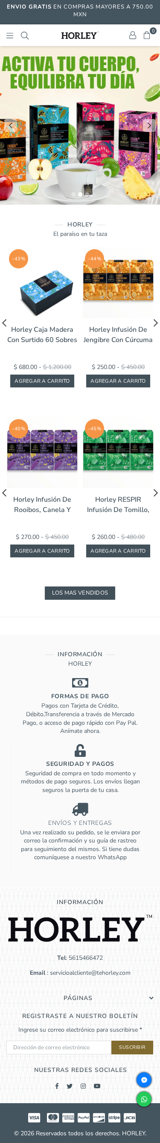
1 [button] (73, 194)
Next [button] (149, 125)
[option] (80, 125)
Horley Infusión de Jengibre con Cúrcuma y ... (118, 335)
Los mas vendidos (80, 593)
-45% (94, 429)
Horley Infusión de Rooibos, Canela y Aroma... (42, 505)
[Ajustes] (132, 35)
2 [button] (80, 194)
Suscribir (132, 1047)
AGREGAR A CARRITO (42, 381)
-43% (18, 259)
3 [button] (87, 194)
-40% (18, 429)
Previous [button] (10, 125)
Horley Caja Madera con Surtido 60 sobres (42, 335)
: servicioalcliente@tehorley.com (88, 973)
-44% (94, 259)
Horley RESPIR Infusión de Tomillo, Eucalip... (118, 505)
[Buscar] (24, 35)
